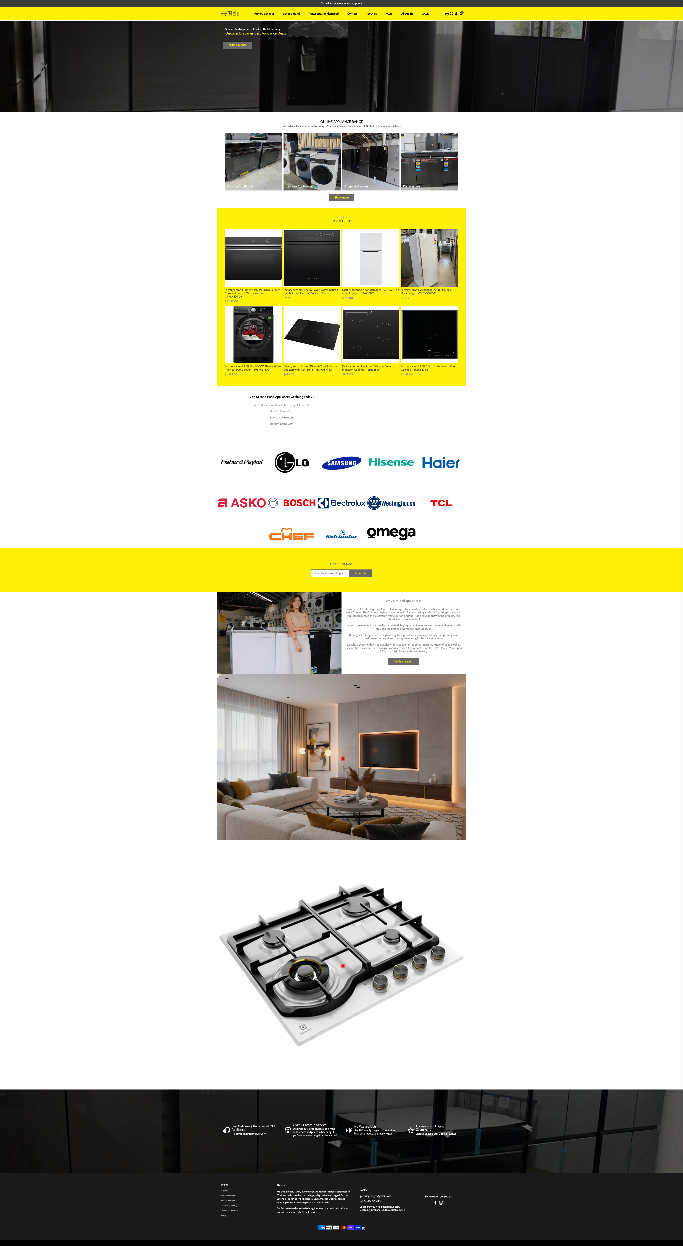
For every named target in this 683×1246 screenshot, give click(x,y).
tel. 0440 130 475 (370, 1201)
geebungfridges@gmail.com (375, 1196)
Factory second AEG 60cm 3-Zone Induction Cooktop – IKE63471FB (428, 368)
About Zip (407, 13)
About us (371, 13)
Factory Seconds (264, 13)
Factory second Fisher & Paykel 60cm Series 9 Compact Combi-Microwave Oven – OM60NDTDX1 (252, 293)
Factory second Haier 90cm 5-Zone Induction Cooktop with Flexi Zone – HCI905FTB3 (311, 368)
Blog (223, 1215)
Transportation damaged (323, 13)
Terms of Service (229, 1210)
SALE (425, 13)
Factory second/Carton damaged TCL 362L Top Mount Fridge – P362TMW (370, 291)
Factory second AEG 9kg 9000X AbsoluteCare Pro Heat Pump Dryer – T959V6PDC (253, 368)
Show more (342, 197)
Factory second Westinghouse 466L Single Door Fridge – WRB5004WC (426, 291)
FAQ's (389, 13)
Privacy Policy (228, 1200)
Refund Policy (228, 1195)
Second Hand (291, 13)
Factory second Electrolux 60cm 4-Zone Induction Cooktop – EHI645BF (366, 368)
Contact (352, 13)
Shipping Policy (229, 1205)
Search (224, 1190)
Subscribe (360, 573)
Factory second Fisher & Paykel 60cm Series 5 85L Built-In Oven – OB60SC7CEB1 (311, 291)
